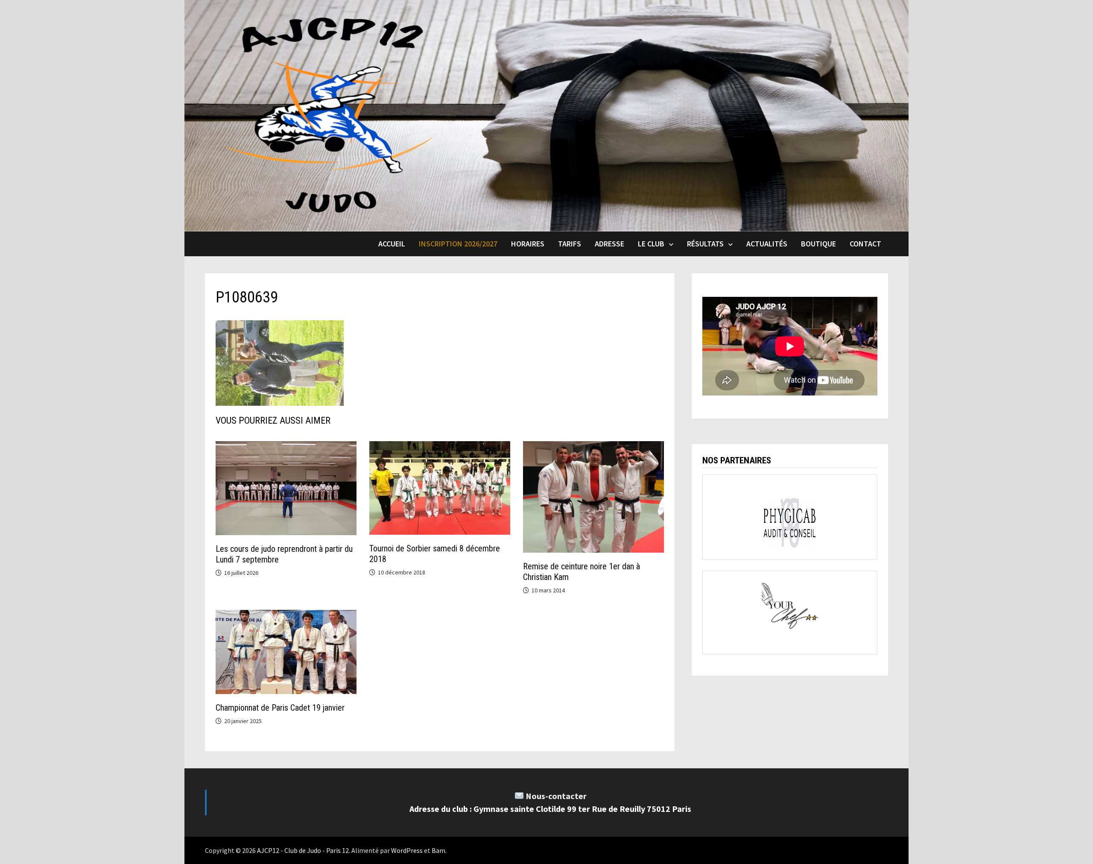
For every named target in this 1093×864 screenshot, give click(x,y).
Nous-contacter (556, 796)
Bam (438, 850)
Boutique (818, 244)
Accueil (391, 244)
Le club (651, 244)
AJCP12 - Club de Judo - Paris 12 (303, 850)
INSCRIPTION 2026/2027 (458, 244)
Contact (865, 244)
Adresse (609, 244)
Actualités (766, 244)
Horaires (527, 244)
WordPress (407, 850)
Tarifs (569, 244)
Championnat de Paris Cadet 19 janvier (280, 708)
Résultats (705, 244)
